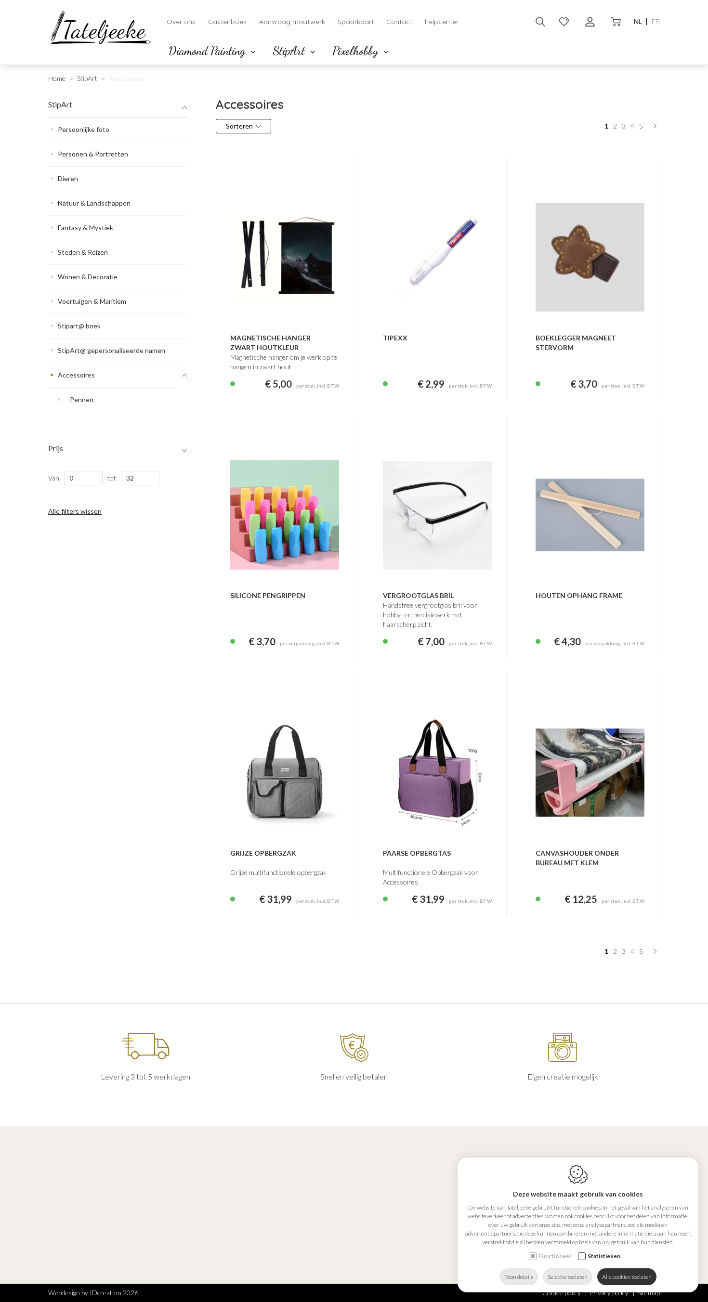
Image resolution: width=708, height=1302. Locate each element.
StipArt (290, 51)
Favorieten (377, 1227)
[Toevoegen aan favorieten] (476, 308)
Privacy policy (609, 1293)
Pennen (81, 399)
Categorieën (228, 1198)
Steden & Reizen (83, 252)
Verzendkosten (383, 1273)
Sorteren (239, 126)
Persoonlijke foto (83, 129)
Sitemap (648, 1293)
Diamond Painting (208, 51)
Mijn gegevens (381, 1215)
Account (377, 1198)
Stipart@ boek (79, 326)
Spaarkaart (356, 21)
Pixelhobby (356, 51)
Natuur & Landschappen (94, 203)
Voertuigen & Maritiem (92, 301)
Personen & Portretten (93, 154)
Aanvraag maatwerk (292, 21)
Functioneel (554, 1256)
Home (57, 78)
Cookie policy (561, 1293)
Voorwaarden (381, 1261)
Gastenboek (227, 21)
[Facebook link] (52, 1256)
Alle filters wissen (75, 511)
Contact (399, 21)
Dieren (68, 178)
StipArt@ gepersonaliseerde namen (111, 350)
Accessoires (76, 375)
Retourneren (380, 1286)
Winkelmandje (381, 1240)
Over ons (181, 21)
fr (656, 21)
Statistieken (604, 1256)
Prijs (55, 448)
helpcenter (442, 21)
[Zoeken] (540, 21)
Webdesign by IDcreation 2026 (93, 1293)
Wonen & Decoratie (88, 277)
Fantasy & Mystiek (85, 227)
